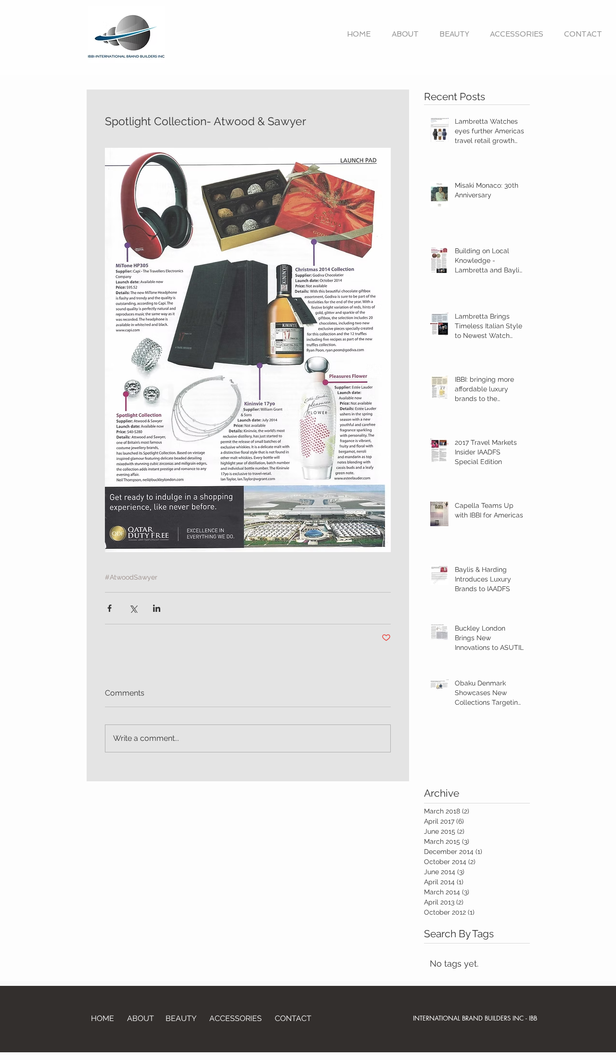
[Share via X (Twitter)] (133, 608)
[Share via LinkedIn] (156, 608)
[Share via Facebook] (109, 608)
